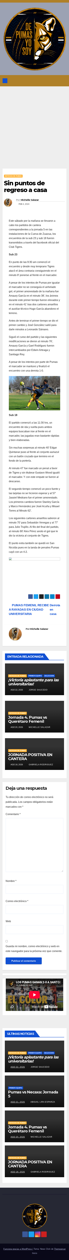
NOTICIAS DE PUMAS (13, 176)
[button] (56, 80)
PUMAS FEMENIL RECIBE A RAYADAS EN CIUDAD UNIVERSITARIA (29, 609)
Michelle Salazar (30, 199)
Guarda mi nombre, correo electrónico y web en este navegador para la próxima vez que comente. (34, 948)
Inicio (34, 1253)
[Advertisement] (34, 122)
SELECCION (49, 676)
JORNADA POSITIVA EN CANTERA (30, 756)
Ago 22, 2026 (18, 1067)
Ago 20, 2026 (18, 1137)
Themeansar (60, 1249)
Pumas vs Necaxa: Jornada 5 (33, 1094)
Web (8, 921)
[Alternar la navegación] (63, 81)
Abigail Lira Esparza (42, 1102)
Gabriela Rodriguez (40, 764)
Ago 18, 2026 (18, 1172)
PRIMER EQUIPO (35, 676)
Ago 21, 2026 (18, 1102)
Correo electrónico (17, 901)
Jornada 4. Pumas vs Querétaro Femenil (27, 719)
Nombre (11, 881)
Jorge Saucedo (37, 690)
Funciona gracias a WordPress (18, 1249)
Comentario (13, 814)
